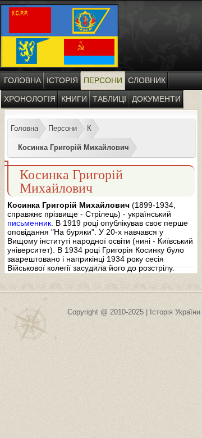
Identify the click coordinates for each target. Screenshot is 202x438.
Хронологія (30, 98)
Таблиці (109, 98)
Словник (147, 80)
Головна (22, 80)
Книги (74, 98)
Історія (62, 80)
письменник (29, 222)
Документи (156, 98)
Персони (103, 80)
